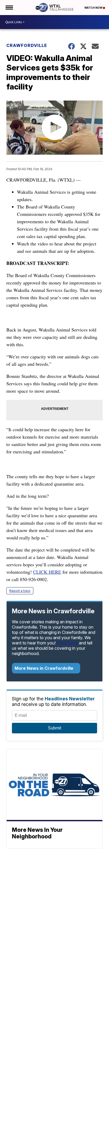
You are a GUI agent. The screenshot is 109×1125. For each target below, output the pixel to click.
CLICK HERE (47, 572)
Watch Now (93, 7)
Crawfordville (26, 45)
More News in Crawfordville (44, 668)
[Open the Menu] (9, 7)
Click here (67, 642)
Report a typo (19, 591)
